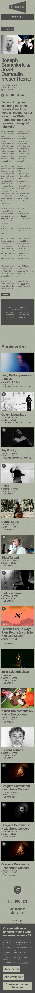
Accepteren (11, 969)
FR (17, 901)
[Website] (2, 95)
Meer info (23, 962)
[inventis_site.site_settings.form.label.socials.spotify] (12, 913)
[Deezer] (17, 95)
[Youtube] (12, 95)
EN (24, 901)
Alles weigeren (13, 977)
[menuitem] (10, 901)
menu (16, 17)
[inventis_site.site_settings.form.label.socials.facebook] (22, 913)
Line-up (17, 920)
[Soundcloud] (22, 95)
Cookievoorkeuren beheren (17, 986)
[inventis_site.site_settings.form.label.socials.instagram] (17, 913)
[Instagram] (7, 95)
